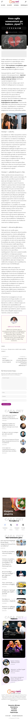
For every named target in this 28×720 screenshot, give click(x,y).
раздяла (3, 351)
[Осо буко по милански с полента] (21, 601)
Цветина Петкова (13, 32)
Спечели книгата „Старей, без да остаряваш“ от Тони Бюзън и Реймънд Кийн (8, 562)
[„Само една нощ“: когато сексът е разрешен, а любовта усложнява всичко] (23, 418)
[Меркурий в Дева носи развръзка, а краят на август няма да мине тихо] (23, 426)
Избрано (14, 618)
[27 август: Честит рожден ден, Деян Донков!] (23, 434)
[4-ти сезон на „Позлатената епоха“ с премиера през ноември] (23, 450)
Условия (14, 709)
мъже (20, 349)
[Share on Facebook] (9, 28)
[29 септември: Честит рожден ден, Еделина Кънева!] (21, 574)
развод (24, 349)
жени (13, 349)
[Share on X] (12, 28)
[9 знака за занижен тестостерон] (21, 553)
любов (16, 349)
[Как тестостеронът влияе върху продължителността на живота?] (23, 442)
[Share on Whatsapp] (14, 28)
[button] (2, 1)
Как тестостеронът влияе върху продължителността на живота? (10, 441)
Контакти (14, 707)
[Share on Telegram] (18, 28)
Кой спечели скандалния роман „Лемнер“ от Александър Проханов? (17, 679)
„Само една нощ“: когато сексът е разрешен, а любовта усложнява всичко (10, 417)
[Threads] (23, 526)
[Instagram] (17, 526)
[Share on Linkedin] (16, 28)
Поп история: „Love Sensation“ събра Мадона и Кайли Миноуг (14, 651)
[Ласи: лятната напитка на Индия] (21, 584)
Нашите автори (14, 705)
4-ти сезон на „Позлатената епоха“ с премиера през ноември (9, 449)
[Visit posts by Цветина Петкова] (7, 32)
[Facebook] (5, 526)
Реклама (14, 710)
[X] (11, 526)
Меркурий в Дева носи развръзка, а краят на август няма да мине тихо (10, 425)
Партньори (14, 712)
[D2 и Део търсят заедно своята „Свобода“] (14, 630)
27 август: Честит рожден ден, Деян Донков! (8, 591)
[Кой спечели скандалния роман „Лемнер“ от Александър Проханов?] (6, 679)
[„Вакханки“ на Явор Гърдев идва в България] (6, 671)
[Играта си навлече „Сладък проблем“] (21, 608)
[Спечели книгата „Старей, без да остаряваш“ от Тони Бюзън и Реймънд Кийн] (21, 561)
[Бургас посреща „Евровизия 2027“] (6, 662)
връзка (10, 349)
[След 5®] (14, 1)
